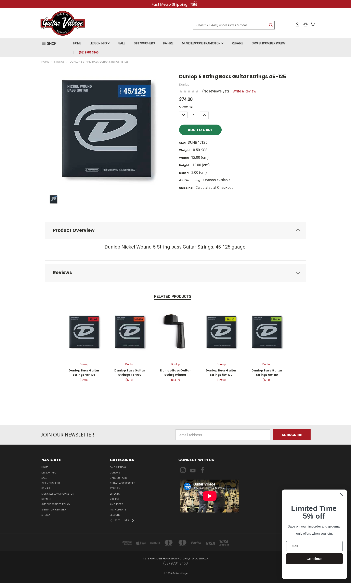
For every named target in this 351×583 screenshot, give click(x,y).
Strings (115, 488)
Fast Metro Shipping (170, 4)
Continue (314, 559)
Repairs (237, 43)
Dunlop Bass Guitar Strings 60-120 (221, 372)
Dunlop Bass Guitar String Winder (175, 372)
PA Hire (168, 43)
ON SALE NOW (118, 467)
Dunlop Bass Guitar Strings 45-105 (84, 372)
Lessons (115, 515)
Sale (121, 43)
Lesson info (98, 43)
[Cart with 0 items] (313, 24)
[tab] (175, 230)
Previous (339, 570)
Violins (114, 499)
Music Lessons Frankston (201, 43)
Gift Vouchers (144, 43)
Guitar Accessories (122, 483)
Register (60, 509)
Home (77, 43)
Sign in (45, 509)
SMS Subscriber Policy (269, 43)
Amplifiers (116, 504)
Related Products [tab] (172, 296)
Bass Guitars (118, 478)
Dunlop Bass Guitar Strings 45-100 (129, 372)
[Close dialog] (341, 494)
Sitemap (46, 515)
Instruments (118, 509)
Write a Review (244, 91)
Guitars (115, 472)
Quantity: (186, 107)
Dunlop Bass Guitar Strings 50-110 (266, 372)
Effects (115, 493)
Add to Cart (84, 331)
